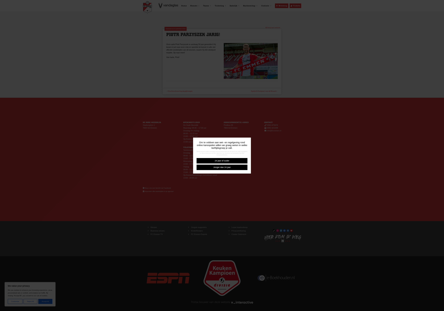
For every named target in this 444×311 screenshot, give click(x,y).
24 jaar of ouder (222, 161)
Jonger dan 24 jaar (222, 167)
